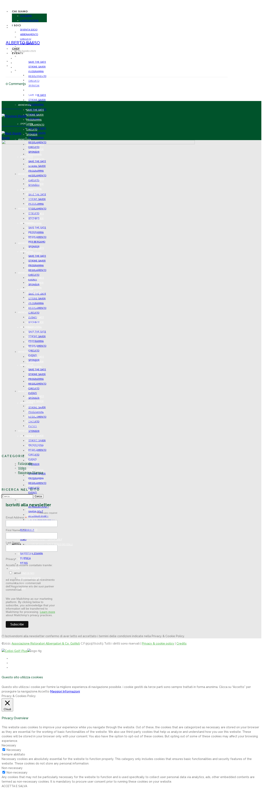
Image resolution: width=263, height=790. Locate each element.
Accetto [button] (43, 691)
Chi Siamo (26, 15)
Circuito (31, 95)
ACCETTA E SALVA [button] (14, 786)
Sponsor (33, 464)
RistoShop (24, 56)
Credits (181, 643)
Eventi (30, 455)
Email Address (16, 517)
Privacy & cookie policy (158, 643)
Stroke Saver (37, 66)
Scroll (6, 137)
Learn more (47, 611)
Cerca (38, 496)
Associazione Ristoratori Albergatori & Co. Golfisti (46, 643)
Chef (14, 61)
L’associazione (29, 20)
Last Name (13, 542)
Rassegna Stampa (30, 472)
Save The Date (37, 62)
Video (22, 468)
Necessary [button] (9, 745)
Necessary (14, 750)
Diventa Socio (26, 46)
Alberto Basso (23, 42)
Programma (36, 71)
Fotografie (25, 463)
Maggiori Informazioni (65, 691)
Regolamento (37, 450)
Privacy (10, 559)
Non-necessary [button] (12, 768)
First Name (13, 530)
